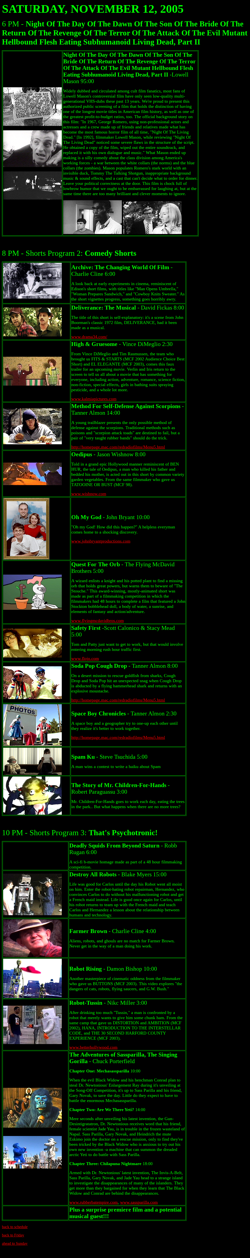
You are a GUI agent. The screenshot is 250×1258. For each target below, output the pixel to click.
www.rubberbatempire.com (93, 1202)
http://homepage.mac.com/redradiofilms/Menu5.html (118, 447)
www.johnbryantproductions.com (100, 541)
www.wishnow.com (88, 493)
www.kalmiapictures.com (93, 398)
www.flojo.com (85, 658)
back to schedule (15, 1227)
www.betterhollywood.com (93, 1047)
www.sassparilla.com (139, 1202)
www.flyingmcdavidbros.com (97, 620)
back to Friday (13, 1235)
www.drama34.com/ (89, 336)
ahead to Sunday (15, 1243)
